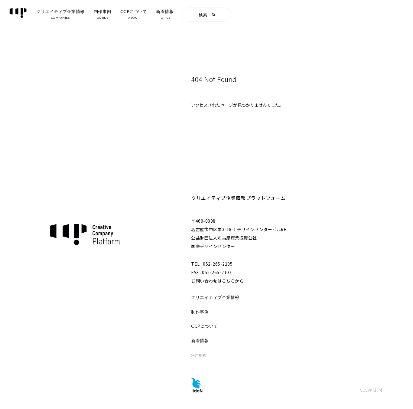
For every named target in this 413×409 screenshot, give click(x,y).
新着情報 (200, 341)
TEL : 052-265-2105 (212, 264)
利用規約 (198, 355)
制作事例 (200, 312)
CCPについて (204, 326)
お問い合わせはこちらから (217, 281)
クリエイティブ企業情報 (215, 298)
